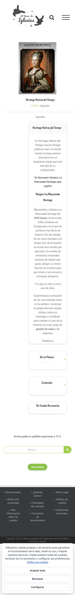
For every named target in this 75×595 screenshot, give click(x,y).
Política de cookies (62, 501)
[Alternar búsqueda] (51, 17)
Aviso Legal (62, 492)
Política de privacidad (13, 501)
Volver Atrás (37, 467)
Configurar (37, 587)
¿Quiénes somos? (37, 494)
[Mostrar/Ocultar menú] (66, 17)
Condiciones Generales (62, 511)
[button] (48, 359)
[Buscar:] (33, 449)
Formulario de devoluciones (37, 517)
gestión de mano (45, 329)
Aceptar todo (37, 570)
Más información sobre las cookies (13, 515)
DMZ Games (40, 218)
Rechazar (37, 578)
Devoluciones (13, 492)
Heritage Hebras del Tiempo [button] (47, 128)
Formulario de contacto (37, 504)
